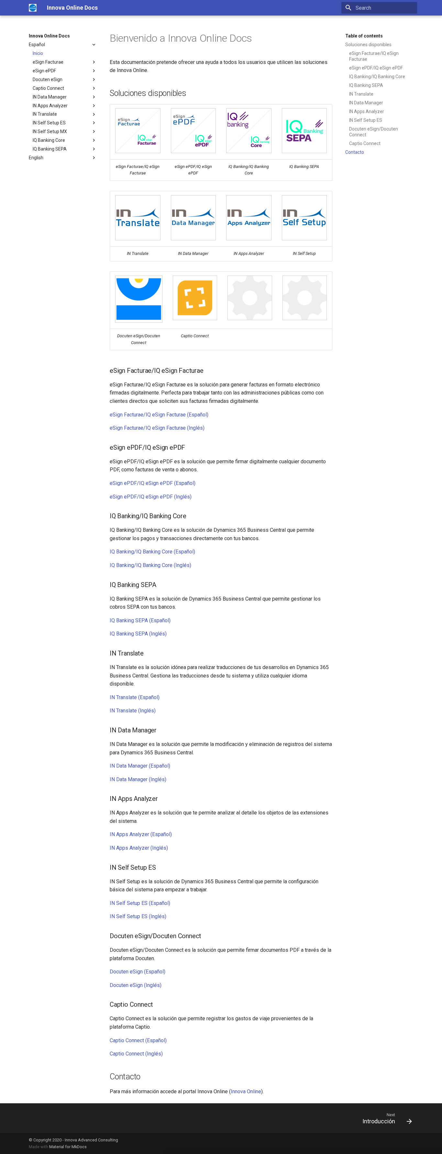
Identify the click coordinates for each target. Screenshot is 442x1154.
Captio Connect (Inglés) (136, 1054)
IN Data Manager (50, 97)
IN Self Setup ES (49, 122)
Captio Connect (48, 88)
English (36, 157)
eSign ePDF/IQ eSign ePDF (376, 67)
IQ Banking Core (49, 140)
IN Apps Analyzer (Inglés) (139, 848)
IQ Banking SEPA (50, 149)
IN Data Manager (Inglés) (138, 779)
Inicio (38, 53)
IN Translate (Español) (135, 697)
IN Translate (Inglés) (133, 711)
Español (37, 44)
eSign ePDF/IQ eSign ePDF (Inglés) (151, 497)
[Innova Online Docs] (32, 7)
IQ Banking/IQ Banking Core (377, 76)
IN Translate (45, 114)
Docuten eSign (47, 79)
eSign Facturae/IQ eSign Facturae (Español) (159, 415)
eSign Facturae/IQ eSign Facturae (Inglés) (157, 428)
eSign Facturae (48, 62)
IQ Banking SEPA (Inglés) (138, 634)
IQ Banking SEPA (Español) (140, 620)
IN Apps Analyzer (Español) (141, 834)
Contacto (354, 152)
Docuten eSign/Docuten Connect (373, 131)
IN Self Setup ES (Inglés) (138, 916)
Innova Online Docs (49, 35)
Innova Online (246, 1091)
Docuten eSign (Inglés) (135, 985)
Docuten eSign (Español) (137, 972)
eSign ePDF (44, 70)
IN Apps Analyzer (50, 105)
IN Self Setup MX (50, 131)
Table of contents (364, 35)
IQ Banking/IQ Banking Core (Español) (152, 552)
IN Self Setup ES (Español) (140, 903)
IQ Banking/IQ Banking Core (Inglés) (150, 565)
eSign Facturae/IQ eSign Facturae (374, 56)
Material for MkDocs (68, 1146)
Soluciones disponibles (368, 44)
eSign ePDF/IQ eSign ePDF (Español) (152, 483)
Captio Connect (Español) (138, 1040)
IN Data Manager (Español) (140, 766)
